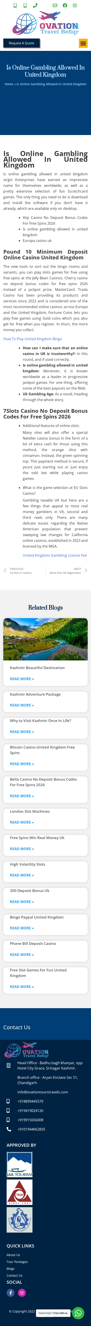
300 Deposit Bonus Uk (29, 890)
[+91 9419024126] (25, 5)
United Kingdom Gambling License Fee (55, 555)
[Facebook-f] (11, 1293)
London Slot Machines (30, 811)
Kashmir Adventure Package (35, 694)
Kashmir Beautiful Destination (37, 667)
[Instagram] (22, 1293)
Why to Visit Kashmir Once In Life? (40, 720)
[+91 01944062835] (35, 5)
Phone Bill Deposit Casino (33, 943)
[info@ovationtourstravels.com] (55, 5)
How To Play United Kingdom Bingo (32, 338)
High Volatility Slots (27, 864)
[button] (83, 43)
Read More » (22, 678)
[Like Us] (65, 5)
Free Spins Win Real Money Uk (37, 837)
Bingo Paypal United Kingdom (37, 917)
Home (9, 84)
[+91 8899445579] (15, 5)
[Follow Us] (75, 5)
